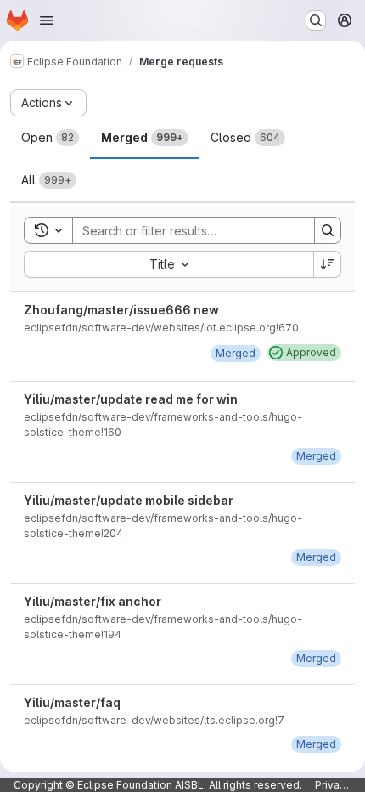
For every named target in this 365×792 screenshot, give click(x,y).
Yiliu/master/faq (72, 702)
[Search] (327, 230)
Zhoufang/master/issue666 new (121, 310)
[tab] (50, 137)
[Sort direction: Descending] (327, 264)
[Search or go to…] (316, 20)
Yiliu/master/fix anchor (92, 601)
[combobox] (168, 264)
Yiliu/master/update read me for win (131, 399)
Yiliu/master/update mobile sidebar (128, 500)
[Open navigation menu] (46, 20)
